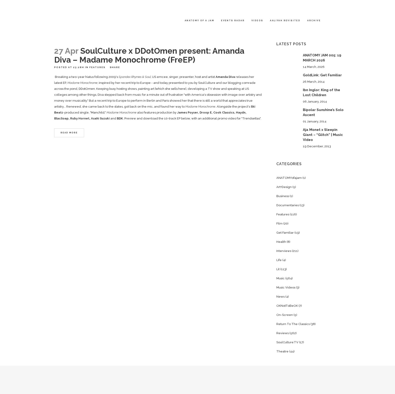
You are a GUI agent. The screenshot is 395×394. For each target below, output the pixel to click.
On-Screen (284, 315)
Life (279, 260)
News (280, 296)
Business (282, 196)
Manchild (97, 112)
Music (280, 278)
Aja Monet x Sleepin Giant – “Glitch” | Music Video (323, 135)
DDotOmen (87, 88)
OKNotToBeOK (287, 305)
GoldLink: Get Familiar (322, 75)
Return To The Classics (293, 324)
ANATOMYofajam (289, 178)
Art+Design (284, 187)
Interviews (283, 251)
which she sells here (170, 88)
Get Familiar (285, 232)
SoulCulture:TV (287, 342)
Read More (69, 133)
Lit (278, 269)
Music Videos (285, 287)
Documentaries (287, 205)
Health (281, 241)
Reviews (282, 333)
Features (97, 67)
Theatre (282, 351)
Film (279, 223)
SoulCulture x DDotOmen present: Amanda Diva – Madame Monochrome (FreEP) (149, 55)
